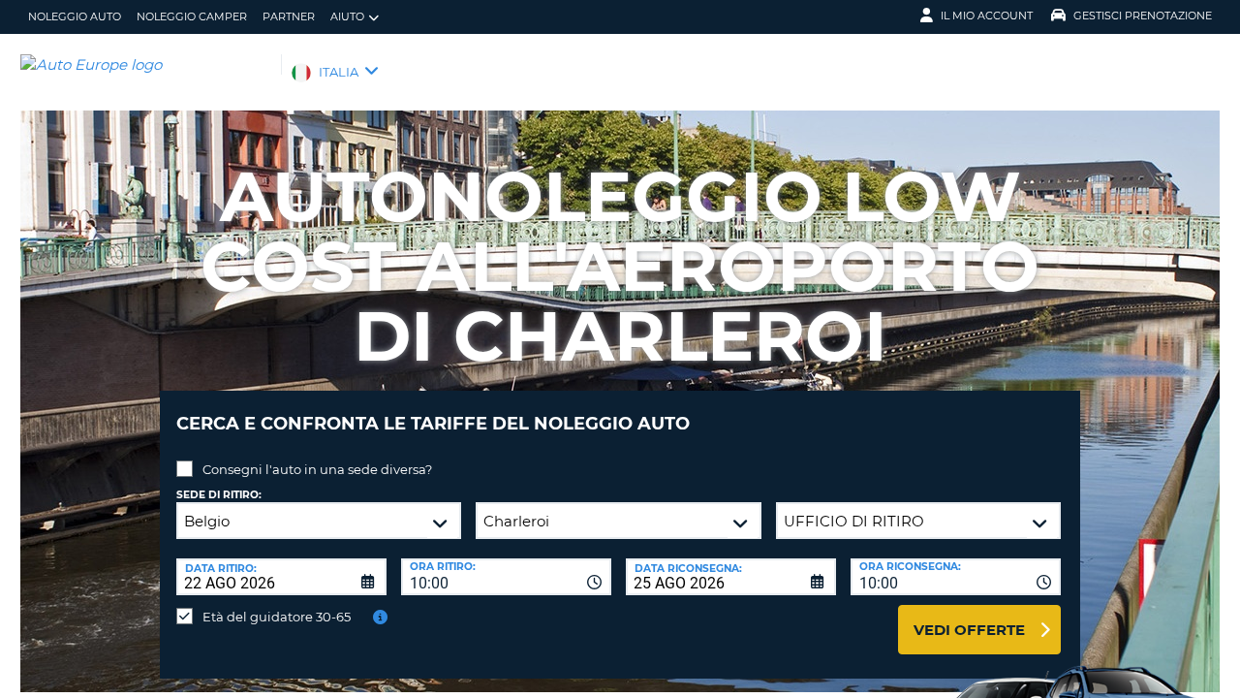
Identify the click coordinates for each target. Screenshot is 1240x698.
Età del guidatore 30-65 (276, 616)
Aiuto (347, 16)
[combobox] (506, 576)
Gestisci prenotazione (1142, 15)
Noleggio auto (74, 16)
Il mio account (987, 15)
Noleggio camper (192, 16)
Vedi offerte (969, 629)
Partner (289, 16)
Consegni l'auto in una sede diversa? (317, 469)
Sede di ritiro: (219, 495)
